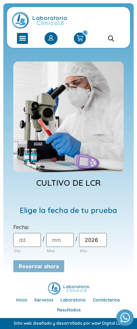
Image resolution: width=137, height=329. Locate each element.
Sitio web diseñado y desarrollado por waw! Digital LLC (68, 323)
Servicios (44, 299)
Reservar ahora (39, 266)
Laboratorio (73, 299)
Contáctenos (106, 299)
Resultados (69, 309)
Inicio (21, 299)
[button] (22, 38)
